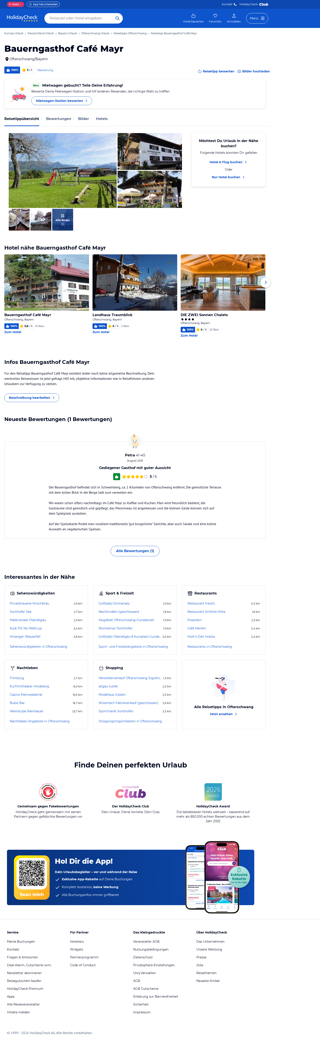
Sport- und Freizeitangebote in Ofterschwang (133, 647)
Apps (11, 997)
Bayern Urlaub (67, 33)
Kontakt (227, 4)
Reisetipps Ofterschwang (130, 33)
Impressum (142, 1012)
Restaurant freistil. (201, 603)
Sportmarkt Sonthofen (116, 711)
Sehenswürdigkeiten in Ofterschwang (38, 647)
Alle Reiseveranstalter (23, 1004)
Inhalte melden (18, 1012)
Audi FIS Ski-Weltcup (26, 628)
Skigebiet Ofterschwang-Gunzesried (126, 620)
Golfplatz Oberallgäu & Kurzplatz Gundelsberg (130, 637)
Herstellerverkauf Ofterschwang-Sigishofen (130, 678)
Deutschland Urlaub (41, 33)
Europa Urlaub (13, 33)
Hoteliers (77, 942)
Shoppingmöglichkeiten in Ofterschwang (130, 721)
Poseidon (194, 620)
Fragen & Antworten (22, 957)
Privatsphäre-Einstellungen (154, 965)
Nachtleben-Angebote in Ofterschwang (40, 721)
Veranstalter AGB (146, 942)
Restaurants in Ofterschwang (209, 647)
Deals (14, 4)
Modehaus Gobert (112, 695)
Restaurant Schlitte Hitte (206, 612)
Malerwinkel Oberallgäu (28, 620)
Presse (201, 957)
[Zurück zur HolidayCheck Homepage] (22, 18)
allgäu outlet (108, 686)
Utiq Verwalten (144, 973)
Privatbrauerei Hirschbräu (29, 603)
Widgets (76, 949)
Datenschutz (143, 957)
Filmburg (17, 678)
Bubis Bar (17, 703)
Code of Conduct (83, 965)
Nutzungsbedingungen (150, 949)
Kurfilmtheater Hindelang (29, 686)
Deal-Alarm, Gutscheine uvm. (29, 965)
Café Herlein (196, 628)
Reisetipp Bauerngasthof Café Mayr (174, 33)
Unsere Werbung (209, 949)
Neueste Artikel (208, 981)
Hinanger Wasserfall (25, 637)
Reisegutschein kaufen (24, 981)
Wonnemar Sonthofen (116, 628)
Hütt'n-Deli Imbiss (201, 637)
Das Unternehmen (210, 942)
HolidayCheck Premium (25, 989)
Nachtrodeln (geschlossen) (119, 612)
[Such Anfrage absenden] (117, 18)
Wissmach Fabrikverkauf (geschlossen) (128, 703)
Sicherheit (141, 1004)
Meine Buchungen (21, 942)
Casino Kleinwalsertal (26, 695)
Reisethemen (206, 973)
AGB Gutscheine (145, 989)
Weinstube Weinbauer (27, 711)
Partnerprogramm (84, 957)
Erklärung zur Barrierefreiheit (155, 997)
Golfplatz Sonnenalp (114, 603)
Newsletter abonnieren (24, 973)
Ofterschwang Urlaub (95, 33)
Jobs (199, 965)
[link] (193, 18)
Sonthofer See (20, 612)
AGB (136, 981)
